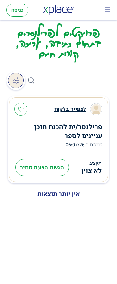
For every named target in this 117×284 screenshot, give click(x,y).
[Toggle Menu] (107, 10)
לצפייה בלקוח (70, 109)
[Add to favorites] (20, 110)
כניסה (17, 10)
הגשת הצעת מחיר (42, 167)
